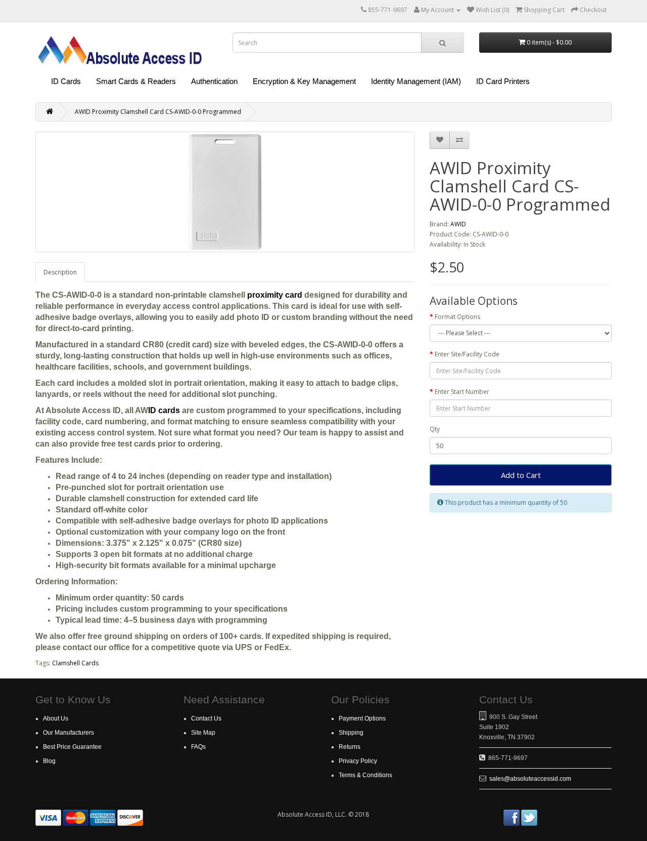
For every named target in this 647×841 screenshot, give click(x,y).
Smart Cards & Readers (136, 81)
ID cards (164, 410)
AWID (458, 224)
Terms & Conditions (365, 775)
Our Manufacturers (68, 732)
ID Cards (66, 81)
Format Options (457, 316)
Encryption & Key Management (304, 81)
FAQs (198, 746)
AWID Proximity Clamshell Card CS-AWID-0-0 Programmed (158, 111)
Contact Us (206, 718)
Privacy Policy (358, 761)
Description (60, 272)
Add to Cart (521, 475)
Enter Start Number (462, 391)
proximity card (274, 295)
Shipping (351, 732)
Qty (435, 429)
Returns (349, 746)
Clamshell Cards (75, 663)
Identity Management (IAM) (416, 81)
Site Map (203, 732)
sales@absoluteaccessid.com (530, 778)
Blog (49, 761)
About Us (55, 718)
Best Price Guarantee (72, 746)
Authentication (214, 81)
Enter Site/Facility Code (467, 354)
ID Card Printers (503, 81)
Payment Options (362, 718)
